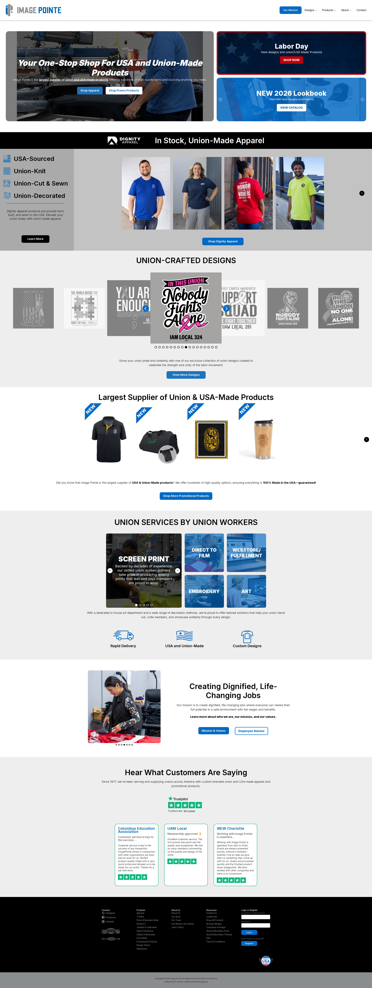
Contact (361, 10)
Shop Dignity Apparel (223, 241)
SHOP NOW (291, 60)
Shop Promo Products (124, 90)
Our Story (176, 916)
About (345, 10)
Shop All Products (214, 920)
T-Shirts (140, 916)
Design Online (143, 945)
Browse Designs (214, 924)
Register (249, 943)
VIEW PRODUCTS (291, 108)
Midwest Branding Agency (197, 982)
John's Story (177, 927)
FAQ (208, 938)
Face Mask (142, 938)
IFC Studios (178, 982)
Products (327, 10)
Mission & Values (214, 730)
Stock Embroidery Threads (219, 934)
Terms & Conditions (215, 941)
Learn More (35, 239)
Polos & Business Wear (148, 920)
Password (245, 921)
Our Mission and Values (182, 924)
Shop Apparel (90, 90)
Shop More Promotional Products (186, 496)
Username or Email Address (253, 913)
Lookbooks (211, 916)
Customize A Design (216, 927)
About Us (175, 913)
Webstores (142, 948)
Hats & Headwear (145, 931)
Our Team (176, 920)
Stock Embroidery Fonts (217, 931)
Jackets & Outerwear (147, 927)
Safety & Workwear (146, 934)
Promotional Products (147, 941)
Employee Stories (251, 731)
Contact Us (211, 913)
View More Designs (186, 375)
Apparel (140, 913)
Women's (141, 924)
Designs (309, 10)
